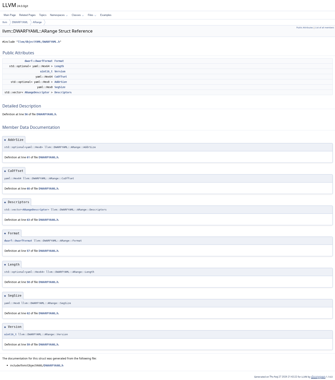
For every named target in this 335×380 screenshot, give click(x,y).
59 (28, 344)
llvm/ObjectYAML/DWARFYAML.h (39, 41)
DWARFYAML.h (46, 114)
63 (28, 220)
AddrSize (60, 81)
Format (59, 60)
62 (28, 313)
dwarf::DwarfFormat (39, 60)
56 (26, 114)
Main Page (10, 15)
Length (59, 66)
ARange (37, 22)
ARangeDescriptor (37, 92)
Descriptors (63, 92)
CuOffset (60, 76)
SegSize (59, 87)
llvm (5, 22)
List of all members (324, 27)
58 (28, 282)
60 (28, 188)
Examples (105, 15)
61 (28, 157)
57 (28, 251)
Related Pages (27, 15)
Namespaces (57, 15)
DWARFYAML (20, 22)
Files (90, 15)
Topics (43, 15)
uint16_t (46, 71)
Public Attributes (304, 27)
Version (59, 71)
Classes (76, 15)
